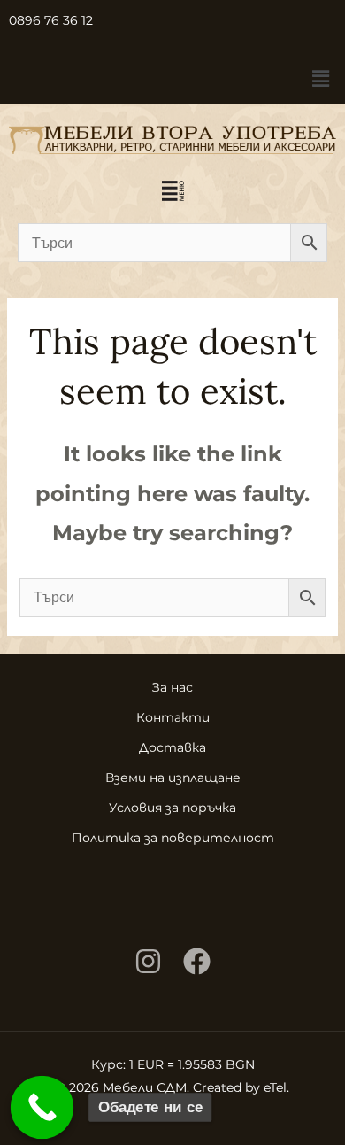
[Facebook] (197, 961)
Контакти (173, 717)
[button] (321, 79)
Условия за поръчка (172, 808)
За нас (172, 687)
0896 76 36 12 (51, 20)
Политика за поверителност (173, 838)
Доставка (172, 747)
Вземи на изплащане (173, 777)
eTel (275, 1087)
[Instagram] (148, 961)
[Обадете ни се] (42, 1108)
